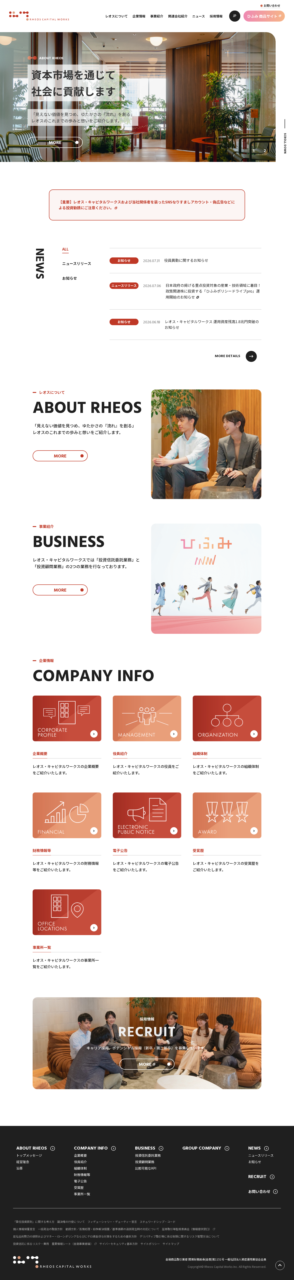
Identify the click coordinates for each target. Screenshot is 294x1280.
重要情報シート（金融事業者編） (72, 1244)
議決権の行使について (71, 1222)
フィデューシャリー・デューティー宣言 (112, 1222)
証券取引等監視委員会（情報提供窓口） (187, 1229)
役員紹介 (80, 1161)
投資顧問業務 (144, 1161)
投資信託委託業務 (148, 1155)
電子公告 (80, 1181)
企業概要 (80, 1155)
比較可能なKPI (145, 1168)
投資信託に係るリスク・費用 (31, 1244)
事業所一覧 (82, 1194)
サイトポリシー (150, 1244)
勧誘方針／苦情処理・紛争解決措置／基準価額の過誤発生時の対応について (112, 1229)
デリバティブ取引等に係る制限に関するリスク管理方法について (179, 1236)
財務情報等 (82, 1174)
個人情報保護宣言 (24, 1229)
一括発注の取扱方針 (50, 1229)
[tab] (253, 151)
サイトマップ (171, 1244)
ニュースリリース (261, 1155)
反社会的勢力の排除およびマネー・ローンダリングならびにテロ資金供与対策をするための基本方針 (75, 1236)
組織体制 (80, 1168)
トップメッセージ (29, 1155)
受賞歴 (79, 1187)
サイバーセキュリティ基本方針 (118, 1244)
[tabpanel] (185, 294)
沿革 (19, 1168)
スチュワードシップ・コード (157, 1222)
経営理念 (22, 1161)
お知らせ (254, 1161)
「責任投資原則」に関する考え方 (33, 1222)
